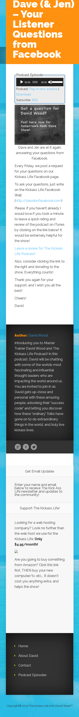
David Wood (38, 335)
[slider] (56, 81)
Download (23, 94)
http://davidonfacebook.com (38, 201)
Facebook (26, 447)
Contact (24, 665)
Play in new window (43, 89)
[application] (39, 82)
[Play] (22, 82)
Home (23, 646)
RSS (35, 100)
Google (18, 447)
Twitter (34, 447)
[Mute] (50, 82)
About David (28, 656)
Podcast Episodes (32, 675)
